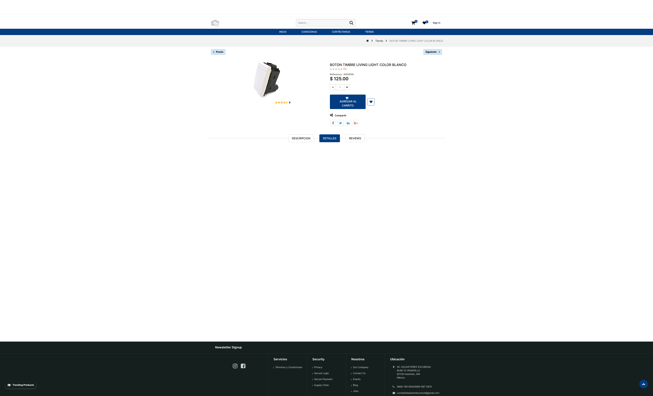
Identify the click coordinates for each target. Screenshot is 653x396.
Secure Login (321, 373)
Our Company (361, 367)
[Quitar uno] (333, 87)
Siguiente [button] (431, 52)
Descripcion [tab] (301, 138)
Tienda (379, 40)
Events (357, 379)
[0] (413, 23)
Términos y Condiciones (288, 367)
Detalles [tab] (329, 138)
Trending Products (23, 385)
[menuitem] (283, 32)
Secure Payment (323, 379)
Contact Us (359, 373)
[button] (371, 101)
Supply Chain (321, 385)
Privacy (318, 367)
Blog (355, 385)
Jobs (355, 391)
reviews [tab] (355, 138)
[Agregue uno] (347, 87)
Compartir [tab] (340, 115)
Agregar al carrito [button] (348, 103)
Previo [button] (219, 52)
